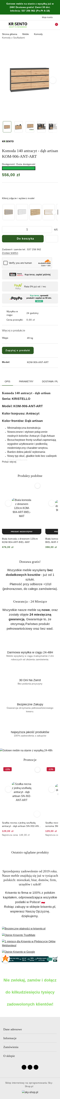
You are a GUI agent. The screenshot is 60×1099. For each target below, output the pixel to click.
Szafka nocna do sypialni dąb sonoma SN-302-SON (18, 824)
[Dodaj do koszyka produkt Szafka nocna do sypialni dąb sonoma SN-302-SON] (37, 814)
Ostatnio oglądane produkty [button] (30, 852)
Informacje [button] (9, 1038)
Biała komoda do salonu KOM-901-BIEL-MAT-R (21, 540)
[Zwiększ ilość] (49, 229)
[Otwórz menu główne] (4, 25)
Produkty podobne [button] (30, 476)
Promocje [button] (30, 760)
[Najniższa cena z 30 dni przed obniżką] (40, 835)
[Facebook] (24, 1067)
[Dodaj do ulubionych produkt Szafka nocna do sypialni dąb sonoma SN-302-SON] (37, 769)
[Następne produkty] (51, 503)
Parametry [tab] (26, 381)
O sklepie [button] (9, 1056)
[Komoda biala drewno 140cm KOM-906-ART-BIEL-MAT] (48, 212)
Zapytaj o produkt (18, 350)
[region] (30, 212)
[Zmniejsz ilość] (4, 229)
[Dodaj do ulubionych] (52, 238)
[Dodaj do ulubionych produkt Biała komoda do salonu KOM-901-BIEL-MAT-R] (37, 485)
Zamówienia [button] (10, 1047)
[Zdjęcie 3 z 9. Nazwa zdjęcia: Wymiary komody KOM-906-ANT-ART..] (30, 126)
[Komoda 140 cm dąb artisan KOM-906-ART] (35, 212)
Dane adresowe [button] (12, 1029)
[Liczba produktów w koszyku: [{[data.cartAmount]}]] (54, 25)
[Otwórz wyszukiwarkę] (43, 25)
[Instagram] (30, 1067)
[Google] (36, 1067)
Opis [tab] (7, 381)
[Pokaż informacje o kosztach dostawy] (37, 320)
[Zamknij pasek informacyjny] (56, 7)
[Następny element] (54, 212)
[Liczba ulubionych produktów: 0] (49, 25)
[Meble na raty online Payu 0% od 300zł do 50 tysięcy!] (30, 959)
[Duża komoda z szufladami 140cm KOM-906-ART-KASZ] (8, 212)
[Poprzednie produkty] (8, 503)
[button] (52, 80)
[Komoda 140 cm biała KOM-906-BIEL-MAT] (22, 212)
